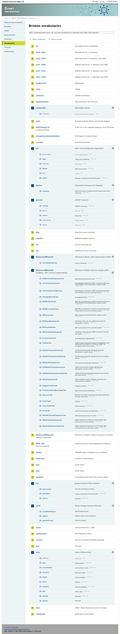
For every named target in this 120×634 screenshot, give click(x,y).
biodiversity (41, 83)
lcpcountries (46, 489)
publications (41, 534)
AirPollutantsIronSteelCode (52, 291)
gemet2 (39, 200)
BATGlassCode (47, 315)
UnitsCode (46, 411)
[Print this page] (101, 1)
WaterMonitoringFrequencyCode (54, 415)
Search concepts (56, 39)
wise (38, 608)
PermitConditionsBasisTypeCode (54, 390)
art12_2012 (41, 52)
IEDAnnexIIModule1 (44, 257)
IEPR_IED (40, 444)
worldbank (40, 614)
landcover (40, 459)
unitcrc (44, 178)
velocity (45, 596)
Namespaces (9, 51)
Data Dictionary (22, 18)
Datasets (7, 26)
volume (45, 601)
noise (38, 528)
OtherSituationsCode (49, 379)
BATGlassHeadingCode (50, 321)
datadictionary (42, 102)
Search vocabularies (38, 39)
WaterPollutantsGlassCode (52, 420)
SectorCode (46, 401)
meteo (44, 582)
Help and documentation (13, 22)
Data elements (9, 35)
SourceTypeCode (48, 406)
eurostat (39, 142)
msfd (38, 506)
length (44, 577)
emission (45, 572)
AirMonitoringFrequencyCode (53, 278)
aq (37, 46)
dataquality (41, 108)
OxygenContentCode (49, 385)
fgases (39, 185)
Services (7, 47)
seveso (39, 540)
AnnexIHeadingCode (49, 263)
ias (37, 245)
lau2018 (39, 477)
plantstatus (46, 493)
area (43, 563)
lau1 (38, 465)
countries (45, 191)
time (43, 591)
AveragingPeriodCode (50, 297)
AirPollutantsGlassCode (51, 283)
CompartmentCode (49, 338)
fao (37, 148)
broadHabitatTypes (49, 511)
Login (96, 1)
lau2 (38, 471)
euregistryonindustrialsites (48, 136)
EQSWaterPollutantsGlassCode (53, 367)
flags (44, 159)
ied (37, 251)
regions (45, 516)
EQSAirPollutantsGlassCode (52, 350)
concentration (47, 567)
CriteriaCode (46, 343)
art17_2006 (41, 65)
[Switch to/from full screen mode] (104, 1)
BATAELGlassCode (49, 301)
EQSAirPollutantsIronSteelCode (53, 356)
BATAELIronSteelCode (50, 309)
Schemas (7, 39)
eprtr (38, 121)
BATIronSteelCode (49, 327)
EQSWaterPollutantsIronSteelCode (54, 373)
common (40, 96)
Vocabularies (9, 43)
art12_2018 (41, 59)
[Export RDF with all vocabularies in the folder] (113, 108)
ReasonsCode (47, 395)
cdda (38, 89)
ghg (37, 232)
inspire (39, 452)
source (44, 215)
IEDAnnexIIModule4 (44, 435)
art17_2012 (41, 71)
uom (38, 552)
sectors (45, 498)
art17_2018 (41, 77)
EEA (13, 1)
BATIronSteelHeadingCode (52, 332)
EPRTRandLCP (43, 127)
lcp (37, 483)
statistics (45, 586)
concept (45, 206)
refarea (44, 168)
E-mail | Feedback (11, 627)
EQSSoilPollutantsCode (51, 362)
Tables (6, 31)
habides (39, 238)
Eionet (14, 18)
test (37, 546)
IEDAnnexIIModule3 (44, 270)
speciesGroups (47, 520)
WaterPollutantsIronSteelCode (53, 426)
